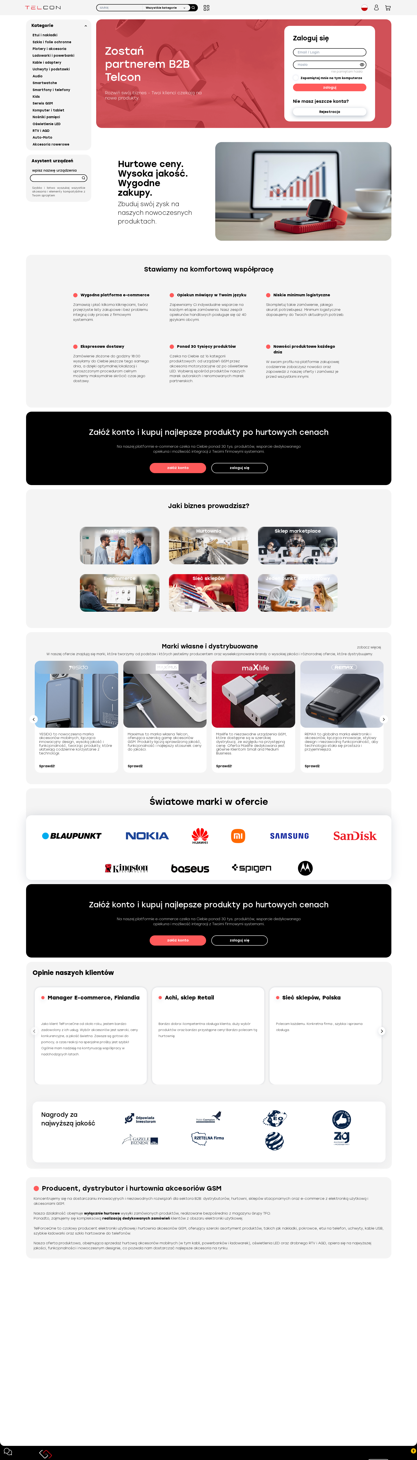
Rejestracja (329, 112)
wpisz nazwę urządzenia (54, 170)
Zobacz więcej (369, 647)
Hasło (303, 65)
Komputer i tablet (48, 110)
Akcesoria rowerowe (51, 144)
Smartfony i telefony (51, 90)
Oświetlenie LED (47, 124)
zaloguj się (239, 468)
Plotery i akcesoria (49, 49)
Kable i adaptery (47, 63)
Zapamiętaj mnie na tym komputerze (331, 78)
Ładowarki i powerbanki (53, 56)
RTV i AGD (41, 131)
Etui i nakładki (45, 35)
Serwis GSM (43, 103)
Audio (38, 76)
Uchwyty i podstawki (51, 69)
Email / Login (308, 52)
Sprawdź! (47, 766)
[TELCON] (43, 7)
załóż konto (178, 468)
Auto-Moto (42, 137)
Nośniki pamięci (46, 117)
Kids (36, 97)
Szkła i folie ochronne (52, 42)
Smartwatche (45, 83)
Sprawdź (135, 766)
